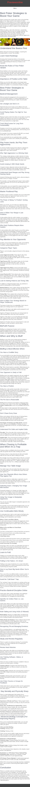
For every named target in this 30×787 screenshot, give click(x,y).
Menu (15, 8)
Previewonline (15, 2)
